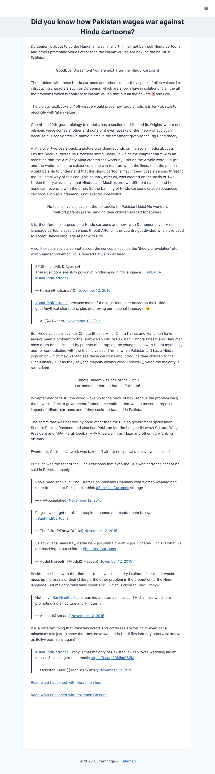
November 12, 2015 (93, 290)
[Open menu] (206, 8)
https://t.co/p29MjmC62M (112, 658)
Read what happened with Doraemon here (66, 682)
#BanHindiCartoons (51, 278)
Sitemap (129, 761)
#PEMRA (154, 272)
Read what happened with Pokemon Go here (69, 695)
